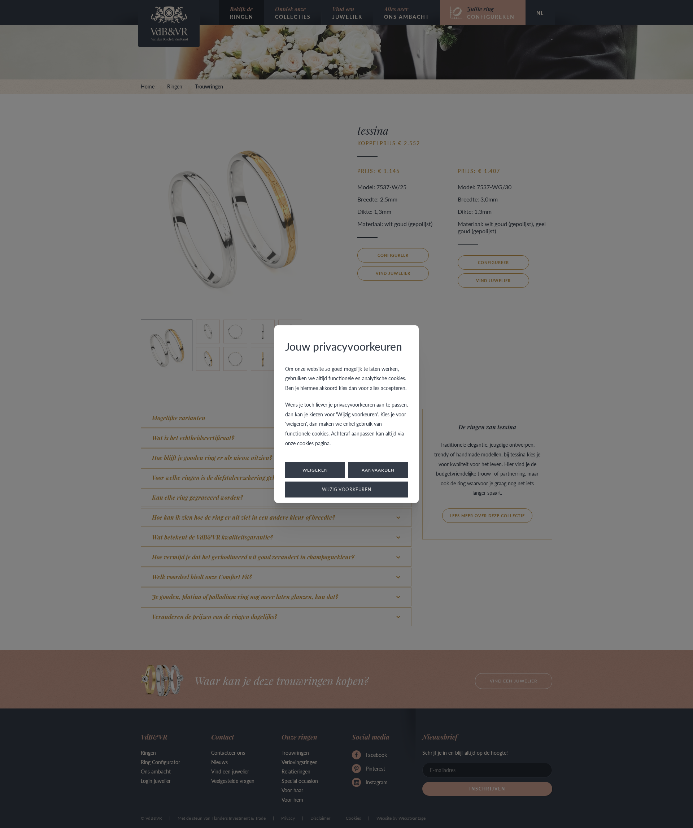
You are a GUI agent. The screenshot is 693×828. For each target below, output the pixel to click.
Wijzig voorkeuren (346, 489)
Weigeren (315, 470)
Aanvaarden (378, 470)
